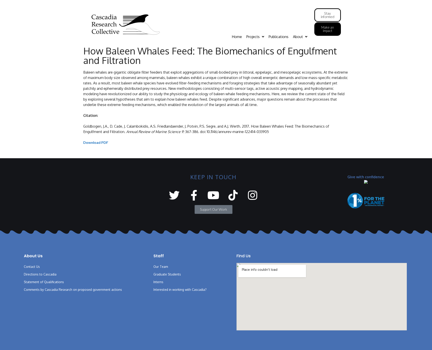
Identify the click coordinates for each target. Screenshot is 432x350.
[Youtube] (213, 195)
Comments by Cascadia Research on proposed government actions (73, 289)
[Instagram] (252, 195)
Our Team (160, 267)
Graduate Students (167, 274)
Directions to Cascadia (40, 274)
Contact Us (32, 267)
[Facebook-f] (194, 195)
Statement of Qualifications (44, 282)
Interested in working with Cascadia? (180, 289)
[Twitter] (174, 195)
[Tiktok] (233, 195)
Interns (158, 282)
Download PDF (95, 142)
